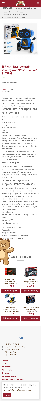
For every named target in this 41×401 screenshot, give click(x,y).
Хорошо (7, 395)
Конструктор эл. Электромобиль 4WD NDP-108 (30, 281)
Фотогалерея (7, 370)
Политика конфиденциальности (14, 380)
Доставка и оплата (9, 376)
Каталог (11, 12)
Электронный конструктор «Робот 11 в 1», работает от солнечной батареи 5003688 (10, 311)
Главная (4, 12)
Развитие (20, 12)
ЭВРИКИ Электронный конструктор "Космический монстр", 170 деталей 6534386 (31, 311)
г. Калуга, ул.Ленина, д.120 (15, 347)
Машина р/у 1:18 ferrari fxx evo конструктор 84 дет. (10, 281)
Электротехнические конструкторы (14, 17)
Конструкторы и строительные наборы (16, 14)
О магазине (6, 367)
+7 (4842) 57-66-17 (12, 344)
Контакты (5, 373)
